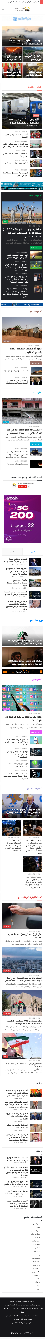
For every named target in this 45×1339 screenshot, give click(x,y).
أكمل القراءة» (36, 363)
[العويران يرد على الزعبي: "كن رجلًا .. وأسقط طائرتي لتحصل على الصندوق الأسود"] (38, 277)
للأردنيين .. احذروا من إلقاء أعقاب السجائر (25, 936)
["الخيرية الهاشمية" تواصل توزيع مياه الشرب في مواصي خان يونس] (35, 571)
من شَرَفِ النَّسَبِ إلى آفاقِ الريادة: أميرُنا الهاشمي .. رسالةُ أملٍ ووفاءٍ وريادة (17, 1137)
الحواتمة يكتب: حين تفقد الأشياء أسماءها (17, 1126)
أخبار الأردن (36, 1224)
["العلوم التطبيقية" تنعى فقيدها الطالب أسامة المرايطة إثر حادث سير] (36, 1204)
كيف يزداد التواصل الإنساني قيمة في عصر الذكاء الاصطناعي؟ (17, 754)
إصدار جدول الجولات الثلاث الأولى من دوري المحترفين (17, 256)
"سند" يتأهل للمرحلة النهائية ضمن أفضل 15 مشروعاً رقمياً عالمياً (16, 742)
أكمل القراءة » (35, 247)
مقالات (38, 1279)
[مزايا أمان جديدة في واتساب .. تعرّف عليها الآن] (36, 764)
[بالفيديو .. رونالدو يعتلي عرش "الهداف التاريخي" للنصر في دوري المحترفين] (36, 265)
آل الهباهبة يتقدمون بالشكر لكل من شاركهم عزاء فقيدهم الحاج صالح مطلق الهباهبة (16, 1171)
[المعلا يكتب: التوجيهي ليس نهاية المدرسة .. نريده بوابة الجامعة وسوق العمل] (36, 1105)
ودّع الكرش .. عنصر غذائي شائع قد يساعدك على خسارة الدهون (15, 145)
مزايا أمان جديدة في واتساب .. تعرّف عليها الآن (16, 765)
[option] (22, 52)
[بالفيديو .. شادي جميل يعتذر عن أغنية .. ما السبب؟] (35, 562)
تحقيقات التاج (36, 1241)
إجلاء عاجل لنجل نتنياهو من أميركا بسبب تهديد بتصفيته (17, 382)
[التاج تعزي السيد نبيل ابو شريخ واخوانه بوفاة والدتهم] (36, 1184)
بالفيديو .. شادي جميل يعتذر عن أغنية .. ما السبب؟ (15, 560)
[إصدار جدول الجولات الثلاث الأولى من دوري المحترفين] (36, 255)
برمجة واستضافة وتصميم (27, 1332)
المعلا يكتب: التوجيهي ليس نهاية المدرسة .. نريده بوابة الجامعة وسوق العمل (16, 1104)
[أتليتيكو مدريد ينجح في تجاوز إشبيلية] (36, 134)
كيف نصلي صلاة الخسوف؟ (17, 464)
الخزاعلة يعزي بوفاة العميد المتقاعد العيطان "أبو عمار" (15, 593)
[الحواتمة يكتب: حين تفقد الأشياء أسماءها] (36, 1128)
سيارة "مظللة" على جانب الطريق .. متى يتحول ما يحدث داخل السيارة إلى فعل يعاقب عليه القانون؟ (32, 882)
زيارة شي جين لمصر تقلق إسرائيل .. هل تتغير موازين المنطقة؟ (12, 76)
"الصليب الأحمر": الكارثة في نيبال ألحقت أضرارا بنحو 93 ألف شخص (23, 431)
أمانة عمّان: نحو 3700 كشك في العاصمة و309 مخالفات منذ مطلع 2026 (24, 1022)
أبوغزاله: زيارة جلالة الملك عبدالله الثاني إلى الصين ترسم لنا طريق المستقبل (17, 1093)
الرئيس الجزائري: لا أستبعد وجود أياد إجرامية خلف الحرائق (12, 61)
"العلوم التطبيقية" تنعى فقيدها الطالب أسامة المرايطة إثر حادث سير (17, 1203)
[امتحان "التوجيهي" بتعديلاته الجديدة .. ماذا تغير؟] (35, 583)
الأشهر (12, 552)
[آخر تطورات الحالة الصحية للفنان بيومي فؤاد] (36, 154)
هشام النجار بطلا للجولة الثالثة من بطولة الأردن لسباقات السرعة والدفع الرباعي (22, 233)
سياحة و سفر (36, 1258)
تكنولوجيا (37, 1248)
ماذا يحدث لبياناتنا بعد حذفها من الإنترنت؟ (23, 719)
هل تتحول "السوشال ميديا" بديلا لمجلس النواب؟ (15, 174)
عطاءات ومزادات (34, 1272)
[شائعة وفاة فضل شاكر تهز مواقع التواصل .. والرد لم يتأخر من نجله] (22, 657)
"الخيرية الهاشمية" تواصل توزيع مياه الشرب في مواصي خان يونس (16, 571)
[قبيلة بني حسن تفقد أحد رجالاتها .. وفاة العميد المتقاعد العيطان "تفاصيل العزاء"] (35, 604)
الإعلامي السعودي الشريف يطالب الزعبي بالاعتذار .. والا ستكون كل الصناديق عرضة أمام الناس (15, 292)
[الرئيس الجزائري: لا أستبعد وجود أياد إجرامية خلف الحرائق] (12, 54)
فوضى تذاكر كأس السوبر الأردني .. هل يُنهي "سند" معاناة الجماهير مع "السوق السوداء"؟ (13, 845)
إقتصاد (38, 1227)
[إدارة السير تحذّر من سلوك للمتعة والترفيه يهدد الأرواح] (22, 36)
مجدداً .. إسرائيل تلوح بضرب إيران (15, 370)
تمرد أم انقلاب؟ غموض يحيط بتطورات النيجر (26, 350)
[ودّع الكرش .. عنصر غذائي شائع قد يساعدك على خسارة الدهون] (36, 144)
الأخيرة (32, 552)
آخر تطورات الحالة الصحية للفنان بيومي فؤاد (15, 155)
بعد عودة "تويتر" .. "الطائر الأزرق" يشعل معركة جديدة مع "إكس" (15, 776)
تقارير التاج (16, 1319)
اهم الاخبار (37, 1237)
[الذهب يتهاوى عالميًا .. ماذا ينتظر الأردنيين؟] (33, 70)
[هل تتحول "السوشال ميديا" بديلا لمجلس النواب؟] (36, 173)
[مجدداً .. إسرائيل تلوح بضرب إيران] (36, 371)
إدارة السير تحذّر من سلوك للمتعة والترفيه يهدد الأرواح (25, 42)
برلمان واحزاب (35, 1234)
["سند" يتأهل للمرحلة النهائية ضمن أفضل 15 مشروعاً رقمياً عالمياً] (36, 740)
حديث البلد (37, 1251)
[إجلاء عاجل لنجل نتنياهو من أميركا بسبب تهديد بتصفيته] (36, 380)
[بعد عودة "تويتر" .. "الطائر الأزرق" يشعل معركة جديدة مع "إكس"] (36, 773)
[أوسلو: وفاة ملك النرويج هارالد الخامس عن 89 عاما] (36, 1160)
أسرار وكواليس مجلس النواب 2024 (25, 1323)
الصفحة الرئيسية (35, 1315)
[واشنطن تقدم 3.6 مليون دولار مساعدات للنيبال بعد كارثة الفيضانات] (33, 54)
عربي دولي (36, 1265)
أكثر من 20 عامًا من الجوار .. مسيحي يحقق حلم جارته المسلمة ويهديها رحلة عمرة (17, 454)
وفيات (38, 1289)
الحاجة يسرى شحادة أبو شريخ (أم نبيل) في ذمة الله (16, 1193)
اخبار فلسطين (35, 1231)
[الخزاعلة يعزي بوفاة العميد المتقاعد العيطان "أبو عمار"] (35, 595)
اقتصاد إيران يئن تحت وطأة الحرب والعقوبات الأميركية (23, 1065)
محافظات (37, 1275)
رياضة (38, 1255)
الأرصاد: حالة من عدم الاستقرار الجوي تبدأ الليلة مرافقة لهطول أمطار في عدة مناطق (23, 979)
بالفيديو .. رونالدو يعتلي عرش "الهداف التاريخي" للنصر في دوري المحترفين (16, 267)
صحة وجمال (36, 1261)
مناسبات (37, 1282)
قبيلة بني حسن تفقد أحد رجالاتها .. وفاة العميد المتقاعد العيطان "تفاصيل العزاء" (16, 605)
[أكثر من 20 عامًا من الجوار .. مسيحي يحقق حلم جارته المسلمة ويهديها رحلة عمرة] (36, 452)
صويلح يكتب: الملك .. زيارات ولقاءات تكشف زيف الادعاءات (16, 1116)
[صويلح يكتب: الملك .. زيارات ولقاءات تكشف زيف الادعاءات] (36, 1116)
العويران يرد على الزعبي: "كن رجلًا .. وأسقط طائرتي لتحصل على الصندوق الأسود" (16, 279)
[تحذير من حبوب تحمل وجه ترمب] (36, 163)
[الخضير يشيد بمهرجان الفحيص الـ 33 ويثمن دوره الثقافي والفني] (22, 636)
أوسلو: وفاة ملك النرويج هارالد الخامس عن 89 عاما (17, 1159)
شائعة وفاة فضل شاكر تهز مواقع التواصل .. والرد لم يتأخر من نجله (25, 662)
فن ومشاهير (36, 1268)
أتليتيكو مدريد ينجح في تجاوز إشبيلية (16, 136)
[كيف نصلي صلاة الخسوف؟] (36, 464)
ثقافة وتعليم (36, 1244)
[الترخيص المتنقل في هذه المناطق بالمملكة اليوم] (22, 111)
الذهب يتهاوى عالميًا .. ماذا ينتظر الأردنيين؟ (33, 75)
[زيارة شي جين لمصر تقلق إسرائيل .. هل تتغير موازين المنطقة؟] (12, 70)
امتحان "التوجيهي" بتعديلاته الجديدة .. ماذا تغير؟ (17, 583)
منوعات (37, 1285)
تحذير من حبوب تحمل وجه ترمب (15, 163)
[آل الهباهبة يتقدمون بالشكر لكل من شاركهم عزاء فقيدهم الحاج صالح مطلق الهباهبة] (36, 1170)
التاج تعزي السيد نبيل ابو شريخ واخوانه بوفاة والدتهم (16, 1183)
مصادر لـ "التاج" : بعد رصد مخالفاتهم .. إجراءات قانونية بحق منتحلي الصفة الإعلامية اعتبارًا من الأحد (34, 847)
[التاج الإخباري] (22, 9)
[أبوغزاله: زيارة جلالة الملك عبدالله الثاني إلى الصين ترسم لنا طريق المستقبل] (36, 1093)
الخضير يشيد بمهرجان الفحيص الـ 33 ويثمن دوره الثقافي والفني (25, 642)
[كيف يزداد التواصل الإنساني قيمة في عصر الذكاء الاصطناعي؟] (36, 752)
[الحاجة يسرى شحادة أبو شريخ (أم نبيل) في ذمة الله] (36, 1194)
